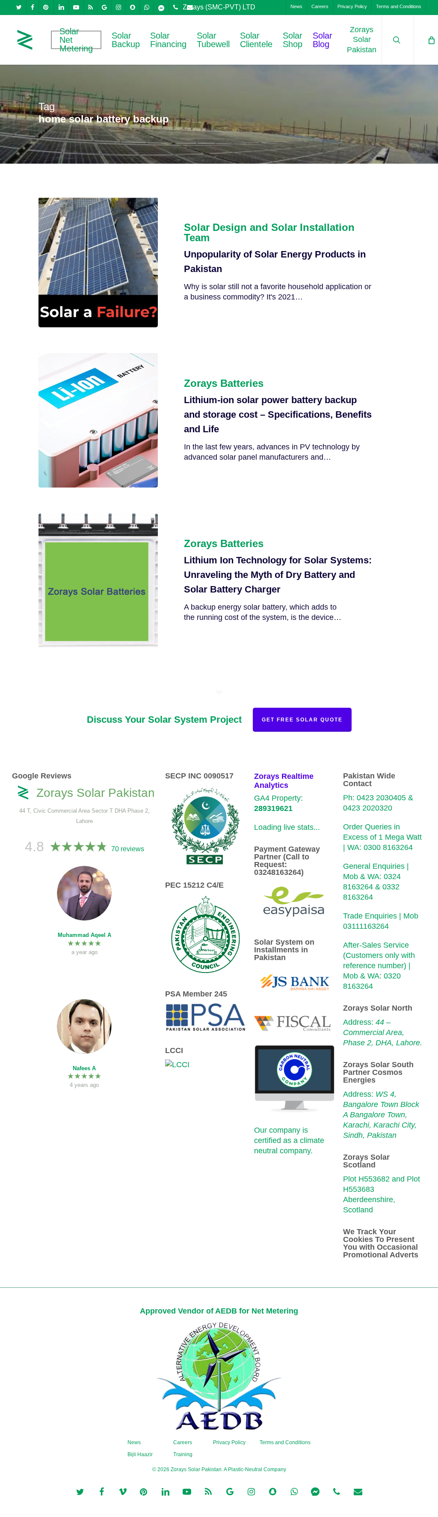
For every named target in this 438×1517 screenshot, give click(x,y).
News (134, 1442)
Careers (182, 1442)
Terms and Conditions (285, 1442)
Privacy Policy (229, 1442)
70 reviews (127, 849)
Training (182, 1454)
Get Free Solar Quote (302, 720)
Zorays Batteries (223, 383)
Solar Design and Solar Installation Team (269, 232)
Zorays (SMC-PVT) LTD (219, 7)
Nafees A (84, 1068)
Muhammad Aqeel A (84, 935)
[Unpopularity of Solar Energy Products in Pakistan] (98, 262)
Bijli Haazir (140, 1454)
